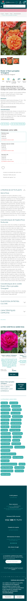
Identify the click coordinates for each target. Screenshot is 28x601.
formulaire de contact (14, 507)
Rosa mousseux (5, 437)
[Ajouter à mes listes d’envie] (3, 168)
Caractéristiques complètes (7, 119)
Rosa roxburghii (5, 457)
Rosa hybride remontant (8, 454)
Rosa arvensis (16, 406)
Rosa (11, 13)
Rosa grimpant (15, 426)
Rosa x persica (5, 474)
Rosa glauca (5, 426)
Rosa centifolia (15, 413)
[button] (16, 2)
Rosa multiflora (5, 440)
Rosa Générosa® (16, 423)
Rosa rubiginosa (18, 457)
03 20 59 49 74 (17, 506)
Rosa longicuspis (15, 430)
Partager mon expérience (21, 386)
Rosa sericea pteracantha (8, 464)
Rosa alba (4, 403)
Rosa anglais (13, 403)
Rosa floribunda (17, 13)
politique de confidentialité (12, 568)
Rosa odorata (16, 443)
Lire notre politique (7, 592)
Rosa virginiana (19, 467)
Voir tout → (13, 374)
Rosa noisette (5, 443)
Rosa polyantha (19, 447)
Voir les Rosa (4, 124)
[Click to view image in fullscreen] (13, 38)
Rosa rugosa (5, 460)
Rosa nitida (16, 440)
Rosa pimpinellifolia (6, 447)
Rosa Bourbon (17, 410)
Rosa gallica (4, 423)
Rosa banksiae (5, 410)
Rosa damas (5, 420)
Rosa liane (4, 430)
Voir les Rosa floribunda (17, 124)
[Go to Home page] (8, 2)
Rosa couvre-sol (17, 416)
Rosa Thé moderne (6, 467)
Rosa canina (5, 413)
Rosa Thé (22, 464)
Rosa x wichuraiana (7, 471)
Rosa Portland (5, 450)
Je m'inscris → (13, 565)
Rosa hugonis (19, 471)
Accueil (2, 13)
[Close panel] (25, 578)
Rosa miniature (5, 433)
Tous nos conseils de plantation (8, 106)
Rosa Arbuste (5, 406)
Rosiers (6, 13)
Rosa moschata (17, 433)
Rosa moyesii (17, 437)
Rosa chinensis (5, 416)
